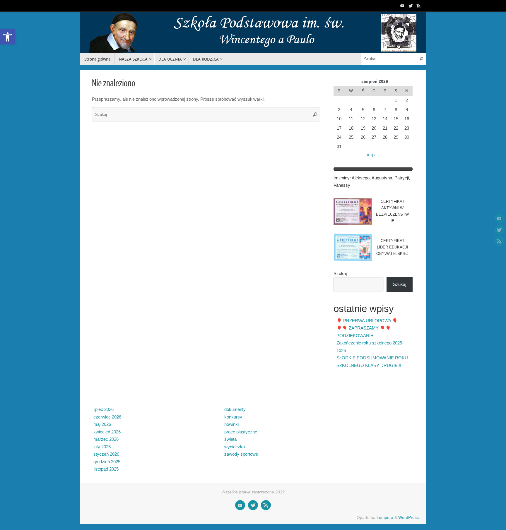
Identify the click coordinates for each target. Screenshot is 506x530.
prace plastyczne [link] (240, 431)
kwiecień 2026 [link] (107, 431)
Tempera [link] (385, 517)
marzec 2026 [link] (106, 439)
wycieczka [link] (234, 446)
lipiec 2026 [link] (103, 409)
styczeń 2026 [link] (106, 454)
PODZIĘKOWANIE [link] (354, 335)
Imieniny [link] (342, 177)
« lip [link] (371, 154)
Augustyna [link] (382, 177)
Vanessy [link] (342, 185)
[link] (7, 36)
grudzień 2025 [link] (106, 461)
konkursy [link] (233, 416)
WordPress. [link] (409, 517)
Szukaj (340, 273)
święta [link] (230, 439)
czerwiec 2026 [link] (107, 416)
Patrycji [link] (401, 177)
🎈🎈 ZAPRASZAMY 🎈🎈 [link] (363, 327)
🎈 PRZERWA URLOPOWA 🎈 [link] (367, 320)
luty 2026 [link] (102, 446)
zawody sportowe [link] (241, 454)
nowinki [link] (231, 424)
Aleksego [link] (361, 177)
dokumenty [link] (235, 409)
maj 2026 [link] (102, 424)
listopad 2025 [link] (106, 468)
